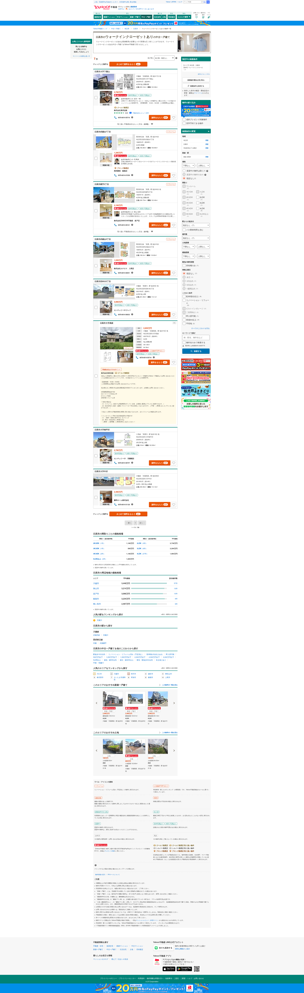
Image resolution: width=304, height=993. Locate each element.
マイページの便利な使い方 (81, 56)
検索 (208, 2)
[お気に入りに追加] (173, 117)
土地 (164, 17)
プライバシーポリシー (108, 978)
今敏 (204, 2)
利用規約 (141, 978)
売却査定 (171, 17)
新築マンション (109, 17)
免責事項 (168, 978)
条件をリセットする (204, 74)
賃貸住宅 (97, 17)
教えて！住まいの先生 (120, 959)
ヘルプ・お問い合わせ (195, 978)
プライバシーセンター (127, 978)
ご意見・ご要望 (179, 978)
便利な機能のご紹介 (182, 949)
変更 (207, 140)
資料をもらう (159, 117)
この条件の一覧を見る (170, 685)
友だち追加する (165, 947)
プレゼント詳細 (109, 851)
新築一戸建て (135, 17)
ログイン (121, 9)
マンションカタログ (100, 959)
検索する (198, 351)
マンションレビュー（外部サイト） (147, 920)
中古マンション (122, 17)
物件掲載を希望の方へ (155, 978)
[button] (96, 695)
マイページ (198, 93)
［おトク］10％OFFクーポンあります (141, 9)
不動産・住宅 (98, 946)
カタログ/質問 (183, 17)
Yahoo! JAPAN (171, 2)
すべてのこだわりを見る (200, 328)
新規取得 (134, 6)
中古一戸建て (147, 17)
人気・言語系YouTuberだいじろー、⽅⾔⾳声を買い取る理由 (115, 2)
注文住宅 (157, 17)
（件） (99, 543)
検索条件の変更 (189, 131)
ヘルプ (180, 2)
